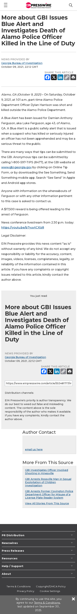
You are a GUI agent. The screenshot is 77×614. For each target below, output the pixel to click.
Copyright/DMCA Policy (51, 586)
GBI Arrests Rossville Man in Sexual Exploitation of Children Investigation (48, 482)
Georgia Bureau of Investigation (21, 63)
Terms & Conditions (19, 586)
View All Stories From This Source (47, 503)
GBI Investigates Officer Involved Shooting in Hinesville (46, 471)
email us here (34, 449)
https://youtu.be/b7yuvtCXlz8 (22, 227)
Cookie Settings (50, 591)
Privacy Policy (25, 591)
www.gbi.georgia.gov (16, 167)
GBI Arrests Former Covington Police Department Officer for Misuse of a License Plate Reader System (49, 494)
